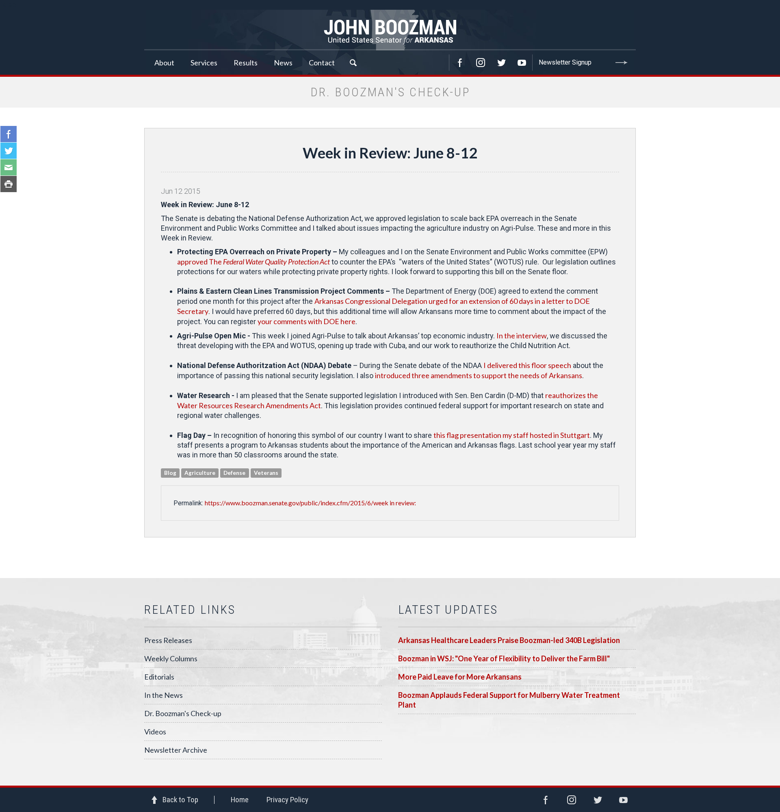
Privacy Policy (287, 799)
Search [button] (353, 62)
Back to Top (180, 799)
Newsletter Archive (175, 749)
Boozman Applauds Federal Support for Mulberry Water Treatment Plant (509, 700)
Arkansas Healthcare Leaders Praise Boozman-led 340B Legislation (509, 640)
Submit (621, 62)
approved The (253, 261)
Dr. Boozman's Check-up (182, 713)
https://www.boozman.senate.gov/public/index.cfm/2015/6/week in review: (310, 503)
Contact (322, 62)
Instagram (480, 62)
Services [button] (204, 62)
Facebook (460, 62)
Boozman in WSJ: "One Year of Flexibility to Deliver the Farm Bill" (504, 658)
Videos (155, 731)
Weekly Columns (170, 658)
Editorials (159, 676)
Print (8, 184)
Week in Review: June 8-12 (390, 153)
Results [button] (246, 62)
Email (8, 167)
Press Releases (168, 640)
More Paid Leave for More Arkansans (460, 676)
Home (240, 799)
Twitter (501, 62)
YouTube (522, 62)
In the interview (521, 335)
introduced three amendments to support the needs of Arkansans (478, 375)
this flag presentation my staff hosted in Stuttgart (511, 435)
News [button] (283, 62)
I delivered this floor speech (527, 365)
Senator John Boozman (390, 30)
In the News (163, 695)
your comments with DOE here (306, 321)
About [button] (164, 62)
